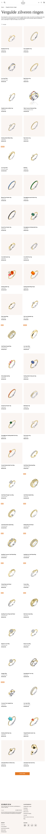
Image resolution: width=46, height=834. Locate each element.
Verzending (26, 809)
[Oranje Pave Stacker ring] (11, 393)
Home (2, 7)
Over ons (3, 824)
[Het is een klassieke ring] (34, 304)
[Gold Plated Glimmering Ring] (34, 453)
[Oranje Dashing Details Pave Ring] (11, 453)
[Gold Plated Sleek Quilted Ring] (11, 512)
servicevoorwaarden (6, 813)
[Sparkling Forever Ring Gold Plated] (11, 602)
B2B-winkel (3, 830)
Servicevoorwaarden (5, 828)
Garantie (25, 815)
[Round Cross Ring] (34, 631)
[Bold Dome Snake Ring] (34, 602)
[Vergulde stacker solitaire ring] (11, 96)
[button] (4, 2)
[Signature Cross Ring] (11, 631)
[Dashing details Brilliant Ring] (11, 126)
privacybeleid (19, 812)
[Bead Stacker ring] (34, 66)
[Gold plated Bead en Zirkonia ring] (11, 750)
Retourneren (26, 811)
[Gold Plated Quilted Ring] (34, 483)
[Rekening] (41, 2)
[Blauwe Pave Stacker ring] (11, 185)
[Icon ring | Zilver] (11, 66)
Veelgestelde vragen (27, 806)
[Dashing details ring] (11, 274)
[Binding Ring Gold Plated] (34, 512)
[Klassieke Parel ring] (11, 36)
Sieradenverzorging (27, 813)
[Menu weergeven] (2, 2)
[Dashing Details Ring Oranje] (34, 274)
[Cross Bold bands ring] (11, 245)
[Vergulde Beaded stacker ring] (34, 721)
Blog (24, 818)
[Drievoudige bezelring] (11, 364)
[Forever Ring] (34, 572)
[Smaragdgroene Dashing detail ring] (34, 215)
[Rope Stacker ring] (34, 126)
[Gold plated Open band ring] (34, 750)
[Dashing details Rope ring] (11, 721)
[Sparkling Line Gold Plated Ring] (34, 542)
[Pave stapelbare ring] (34, 36)
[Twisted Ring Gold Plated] (11, 572)
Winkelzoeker (4, 831)
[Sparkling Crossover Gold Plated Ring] (11, 542)
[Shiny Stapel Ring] (11, 304)
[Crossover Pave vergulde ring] (11, 691)
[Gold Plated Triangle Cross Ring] (11, 483)
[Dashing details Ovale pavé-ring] (34, 364)
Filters (4, 24)
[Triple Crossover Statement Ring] (34, 96)
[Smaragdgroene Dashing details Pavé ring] (11, 423)
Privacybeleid (3, 826)
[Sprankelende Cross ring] (34, 661)
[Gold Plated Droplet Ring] (11, 334)
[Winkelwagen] (44, 2)
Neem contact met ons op (29, 816)
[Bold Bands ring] (34, 393)
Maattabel (26, 808)
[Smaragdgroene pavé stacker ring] (34, 185)
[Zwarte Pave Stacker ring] (11, 215)
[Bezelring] (34, 155)
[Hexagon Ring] (11, 661)
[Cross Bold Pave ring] (34, 245)
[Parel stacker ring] (34, 423)
